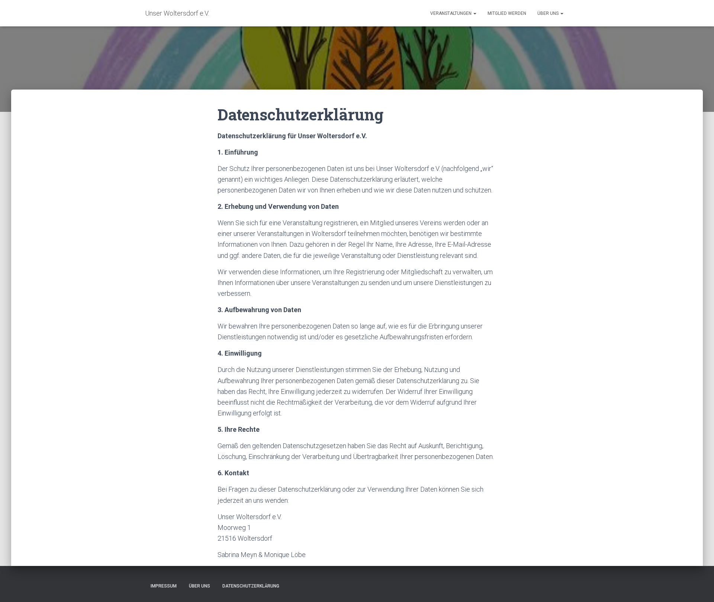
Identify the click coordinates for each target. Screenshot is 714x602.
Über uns (548, 13)
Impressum (164, 586)
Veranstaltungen (451, 13)
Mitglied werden (507, 13)
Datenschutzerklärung (250, 586)
